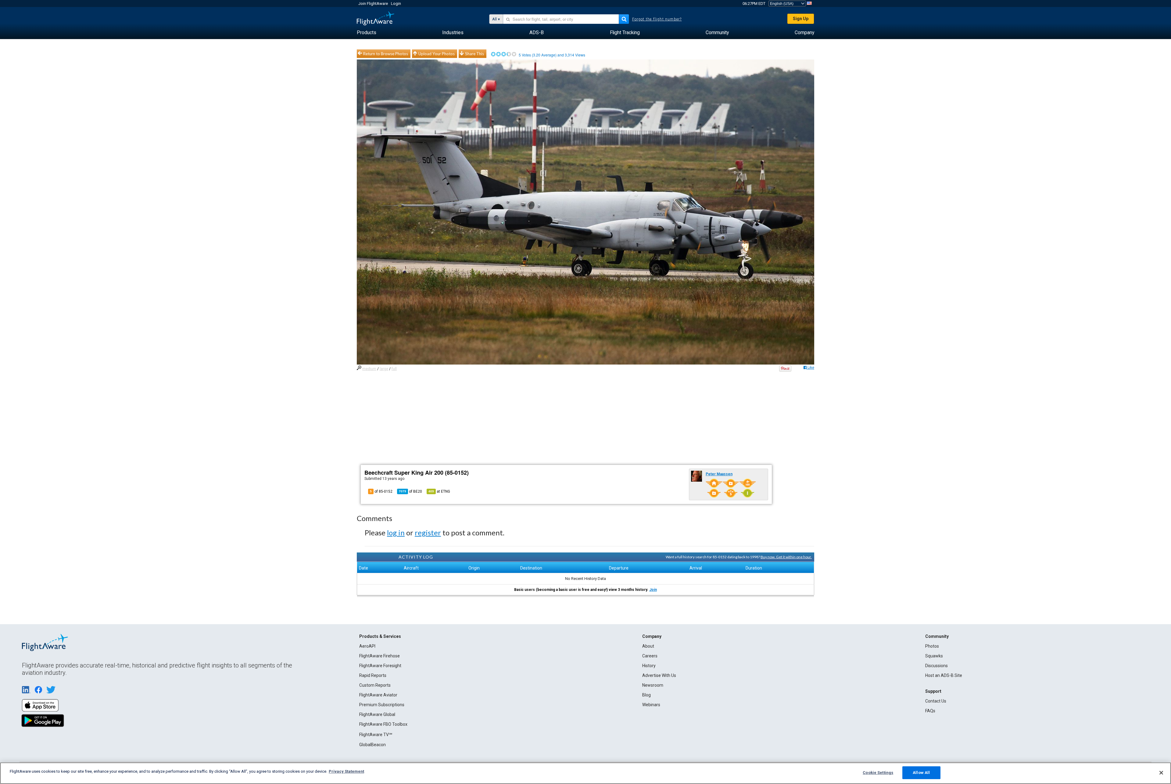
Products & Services (380, 636)
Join (653, 590)
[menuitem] (366, 32)
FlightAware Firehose (379, 655)
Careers (649, 655)
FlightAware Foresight (380, 665)
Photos (932, 646)
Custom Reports (375, 685)
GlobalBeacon (372, 744)
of (410, 491)
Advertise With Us (659, 675)
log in (396, 532)
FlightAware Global (377, 714)
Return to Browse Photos (385, 53)
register (428, 532)
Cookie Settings (878, 772)
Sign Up (800, 18)
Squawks (934, 655)
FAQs (930, 710)
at (439, 491)
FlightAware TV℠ (375, 734)
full (394, 369)
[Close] (1161, 772)
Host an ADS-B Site (943, 675)
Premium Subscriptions (381, 704)
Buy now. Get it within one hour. (786, 557)
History (649, 665)
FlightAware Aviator (378, 694)
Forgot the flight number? (657, 19)
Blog (646, 694)
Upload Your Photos (436, 53)
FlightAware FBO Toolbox (383, 724)
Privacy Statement (346, 771)
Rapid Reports (372, 675)
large (384, 369)
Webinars (651, 704)
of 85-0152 (381, 491)
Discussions (936, 665)
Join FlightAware (373, 3)
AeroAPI (367, 646)
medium (369, 369)
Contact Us (935, 701)
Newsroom (652, 685)
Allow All (921, 772)
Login (396, 3)
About (648, 646)
